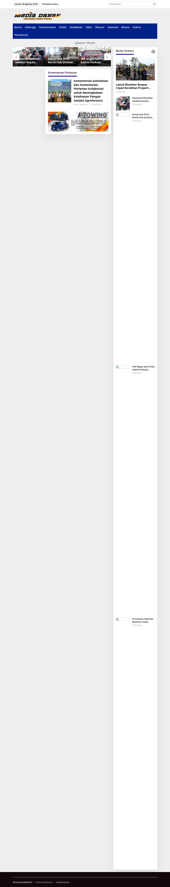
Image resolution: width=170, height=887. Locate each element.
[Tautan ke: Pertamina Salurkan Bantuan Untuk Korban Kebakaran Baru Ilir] (123, 741)
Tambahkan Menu (49, 4)
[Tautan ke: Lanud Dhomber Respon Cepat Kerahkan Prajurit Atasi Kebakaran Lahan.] (135, 68)
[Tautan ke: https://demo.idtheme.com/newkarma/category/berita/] (153, 52)
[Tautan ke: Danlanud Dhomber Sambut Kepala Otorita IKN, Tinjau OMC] (123, 103)
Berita (76, 104)
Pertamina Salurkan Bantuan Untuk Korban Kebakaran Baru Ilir (142, 620)
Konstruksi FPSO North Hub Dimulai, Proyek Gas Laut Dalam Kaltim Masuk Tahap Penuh (61, 60)
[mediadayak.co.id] (37, 15)
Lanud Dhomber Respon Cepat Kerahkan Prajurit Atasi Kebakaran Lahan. (132, 86)
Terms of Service (44, 882)
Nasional (83, 104)
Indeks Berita (62, 882)
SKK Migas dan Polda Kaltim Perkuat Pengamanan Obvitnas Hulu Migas (94, 60)
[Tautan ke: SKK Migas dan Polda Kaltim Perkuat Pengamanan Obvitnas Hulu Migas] (123, 489)
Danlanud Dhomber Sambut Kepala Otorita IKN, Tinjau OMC (28, 60)
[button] (154, 4)
